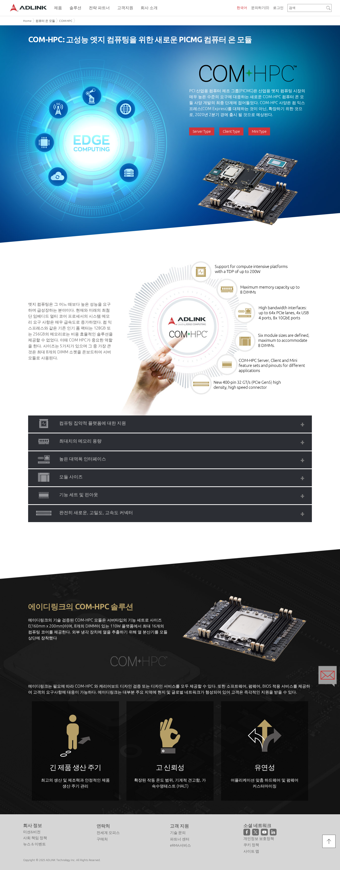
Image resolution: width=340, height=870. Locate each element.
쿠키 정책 (251, 845)
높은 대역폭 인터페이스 (82, 458)
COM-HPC (65, 20)
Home (27, 20)
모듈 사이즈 (71, 476)
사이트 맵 (251, 851)
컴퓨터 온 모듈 (45, 20)
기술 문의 (178, 832)
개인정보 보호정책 (258, 838)
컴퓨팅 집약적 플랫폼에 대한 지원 (92, 422)
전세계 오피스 (108, 832)
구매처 (102, 839)
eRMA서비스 (180, 845)
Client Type (231, 131)
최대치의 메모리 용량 (80, 440)
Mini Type (259, 131)
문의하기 (260, 8)
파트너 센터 (179, 839)
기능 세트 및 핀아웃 (78, 494)
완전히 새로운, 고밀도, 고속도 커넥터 (96, 512)
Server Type (202, 131)
